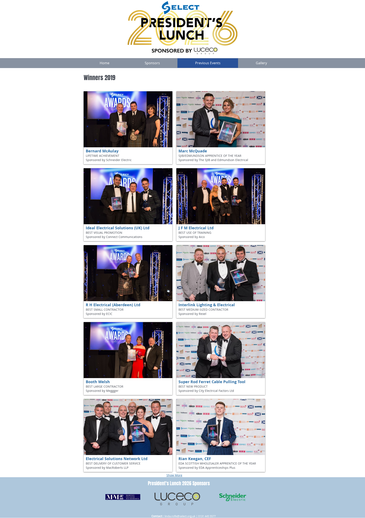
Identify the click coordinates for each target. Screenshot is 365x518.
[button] (128, 127)
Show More (174, 475)
